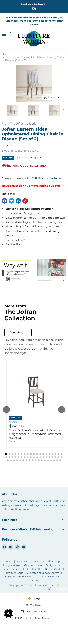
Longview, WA (11, 565)
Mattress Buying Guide (47, 569)
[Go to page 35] (52, 457)
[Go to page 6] (21, 454)
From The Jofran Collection (20, 123)
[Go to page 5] (18, 454)
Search (8, 561)
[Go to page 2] (9, 454)
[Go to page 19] (62, 454)
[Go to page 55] (57, 460)
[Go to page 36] (55, 457)
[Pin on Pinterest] (25, 201)
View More (16, 332)
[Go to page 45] (26, 460)
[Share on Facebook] (4, 201)
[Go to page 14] (46, 454)
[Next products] (61, 409)
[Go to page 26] (25, 457)
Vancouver (53, 582)
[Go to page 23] (15, 457)
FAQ (27, 569)
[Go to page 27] (28, 457)
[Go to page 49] (39, 460)
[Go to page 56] (60, 460)
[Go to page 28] (31, 457)
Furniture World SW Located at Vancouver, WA (32, 572)
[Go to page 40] (11, 460)
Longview (38, 593)
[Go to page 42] (17, 460)
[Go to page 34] (49, 457)
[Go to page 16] (52, 454)
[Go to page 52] (48, 460)
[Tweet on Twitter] (11, 201)
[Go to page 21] (9, 457)
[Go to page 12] (40, 454)
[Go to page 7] (25, 454)
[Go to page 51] (45, 460)
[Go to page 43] (20, 460)
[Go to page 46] (29, 460)
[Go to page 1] (6, 454)
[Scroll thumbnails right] (63, 110)
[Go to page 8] (28, 454)
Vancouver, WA (33, 565)
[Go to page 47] (32, 460)
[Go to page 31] (40, 457)
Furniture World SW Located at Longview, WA (32, 576)
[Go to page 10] (34, 454)
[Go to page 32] (43, 457)
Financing (54, 561)
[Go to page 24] (18, 457)
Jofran (10, 145)
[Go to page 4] (15, 454)
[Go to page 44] (23, 460)
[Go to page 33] (46, 457)
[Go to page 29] (34, 457)
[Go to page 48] (35, 460)
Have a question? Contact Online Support (31, 185)
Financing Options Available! (25, 165)
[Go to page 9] (31, 454)
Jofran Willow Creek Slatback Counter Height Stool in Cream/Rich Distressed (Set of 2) (35, 434)
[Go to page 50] (42, 460)
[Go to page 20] (6, 457)
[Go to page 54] (54, 460)
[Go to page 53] (51, 460)
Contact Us (37, 561)
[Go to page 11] (37, 454)
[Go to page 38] (62, 457)
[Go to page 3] (12, 454)
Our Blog (34, 580)
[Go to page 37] (58, 457)
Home (6, 54)
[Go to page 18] (58, 454)
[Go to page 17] (55, 454)
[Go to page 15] (49, 454)
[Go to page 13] (43, 454)
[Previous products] (6, 409)
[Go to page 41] (14, 460)
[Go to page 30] (37, 457)
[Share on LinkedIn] (18, 201)
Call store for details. (46, 178)
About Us (21, 561)
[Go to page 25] (21, 457)
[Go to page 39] (8, 460)
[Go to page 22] (12, 457)
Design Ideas (53, 565)
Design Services (12, 569)
